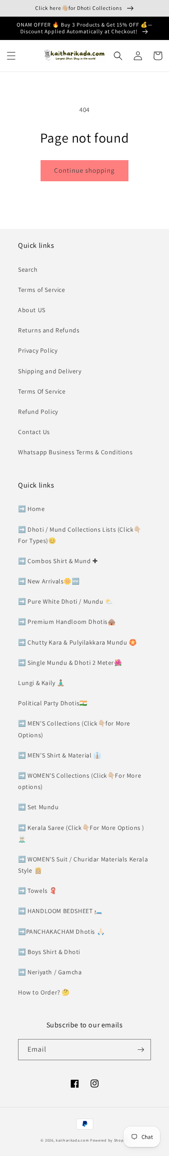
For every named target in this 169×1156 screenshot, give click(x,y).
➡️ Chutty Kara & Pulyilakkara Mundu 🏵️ (77, 642)
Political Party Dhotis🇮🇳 (52, 703)
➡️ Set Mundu (38, 807)
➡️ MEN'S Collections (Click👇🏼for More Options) (74, 729)
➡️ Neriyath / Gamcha (50, 972)
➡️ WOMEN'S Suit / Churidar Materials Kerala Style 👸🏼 (83, 864)
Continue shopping (84, 170)
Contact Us (34, 432)
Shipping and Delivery (50, 371)
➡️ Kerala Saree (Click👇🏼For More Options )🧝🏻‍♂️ (81, 833)
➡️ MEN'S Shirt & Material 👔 (59, 755)
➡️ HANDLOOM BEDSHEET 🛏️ (60, 911)
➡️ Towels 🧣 (37, 891)
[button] (11, 56)
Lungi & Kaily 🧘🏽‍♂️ (41, 683)
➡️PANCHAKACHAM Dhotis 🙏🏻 (61, 931)
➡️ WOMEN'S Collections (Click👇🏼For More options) (79, 781)
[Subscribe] (141, 1049)
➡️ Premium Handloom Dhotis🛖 (67, 622)
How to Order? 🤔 (44, 992)
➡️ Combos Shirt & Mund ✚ (58, 561)
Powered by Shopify (109, 1140)
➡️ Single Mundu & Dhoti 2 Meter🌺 (70, 663)
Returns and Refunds (48, 330)
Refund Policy (38, 412)
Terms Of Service (42, 391)
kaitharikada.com (72, 1140)
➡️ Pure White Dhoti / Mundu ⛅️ (65, 601)
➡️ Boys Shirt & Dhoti (49, 952)
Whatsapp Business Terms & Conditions (75, 452)
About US (32, 310)
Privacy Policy (37, 350)
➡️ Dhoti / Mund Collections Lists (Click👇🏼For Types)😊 (80, 535)
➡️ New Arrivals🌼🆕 (49, 581)
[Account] (138, 56)
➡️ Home (31, 509)
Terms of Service (41, 290)
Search (28, 269)
